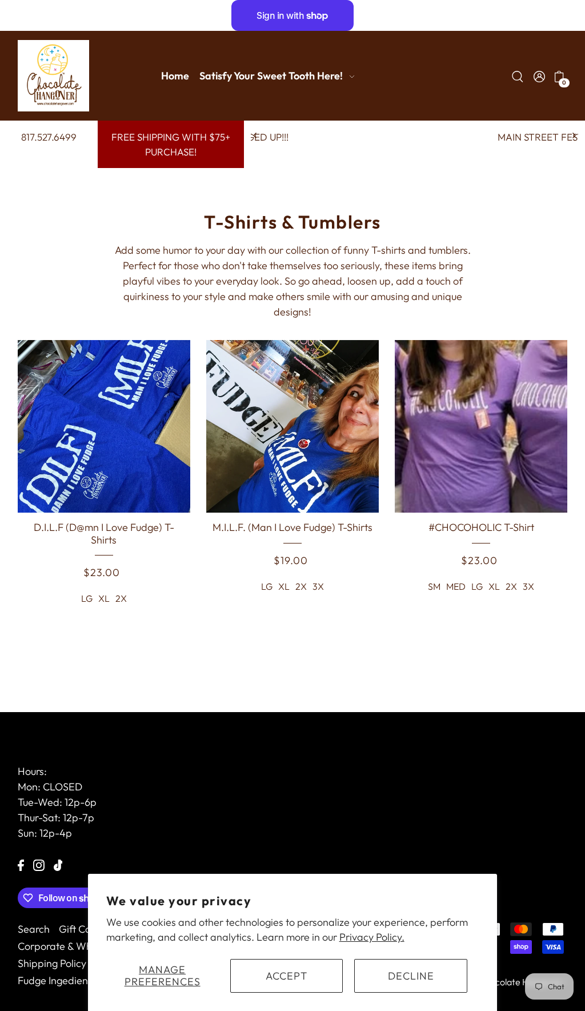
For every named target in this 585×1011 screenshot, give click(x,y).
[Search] (518, 75)
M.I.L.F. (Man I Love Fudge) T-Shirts (292, 527)
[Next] (573, 135)
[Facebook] (21, 864)
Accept (286, 975)
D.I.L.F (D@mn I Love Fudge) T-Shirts (104, 533)
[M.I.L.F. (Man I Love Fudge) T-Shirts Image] (292, 426)
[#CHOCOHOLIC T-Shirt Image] (481, 426)
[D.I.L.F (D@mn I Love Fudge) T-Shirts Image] (104, 426)
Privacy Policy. (371, 937)
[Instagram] (39, 864)
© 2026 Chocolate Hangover (504, 982)
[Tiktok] (58, 864)
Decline (411, 975)
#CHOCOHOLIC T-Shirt (481, 527)
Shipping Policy (52, 963)
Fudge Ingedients (57, 980)
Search (34, 929)
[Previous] (255, 135)
